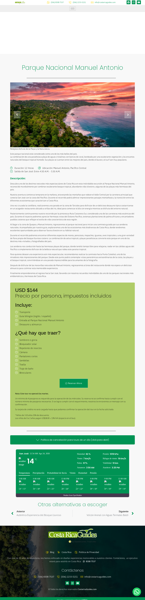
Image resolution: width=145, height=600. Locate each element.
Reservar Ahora (75, 383)
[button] (137, 592)
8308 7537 (90, 561)
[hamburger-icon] (72, 8)
